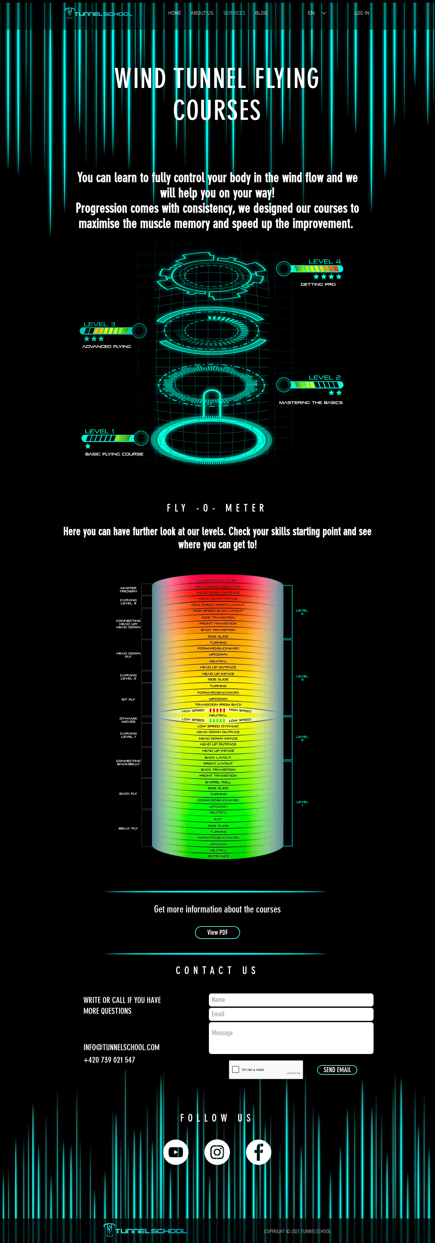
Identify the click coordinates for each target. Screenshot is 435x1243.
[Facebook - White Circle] (258, 1152)
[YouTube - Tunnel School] (176, 1152)
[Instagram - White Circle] (217, 1152)
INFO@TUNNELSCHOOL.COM (121, 1047)
